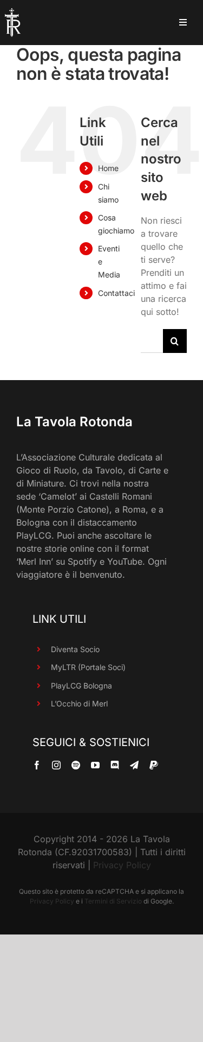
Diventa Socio (75, 649)
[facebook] (36, 765)
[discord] (114, 765)
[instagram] (56, 765)
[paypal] (153, 765)
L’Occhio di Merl (79, 703)
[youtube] (95, 765)
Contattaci (116, 293)
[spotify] (75, 765)
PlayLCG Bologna (81, 685)
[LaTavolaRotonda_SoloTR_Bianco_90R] (13, 12)
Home (108, 168)
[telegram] (134, 765)
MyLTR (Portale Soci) (88, 667)
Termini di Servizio (113, 901)
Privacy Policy (122, 865)
